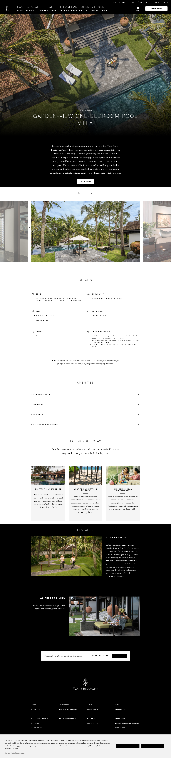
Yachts (118, 714)
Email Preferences (68, 718)
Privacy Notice (10, 753)
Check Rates (156, 8)
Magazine (91, 718)
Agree (153, 746)
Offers (94, 11)
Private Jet (120, 709)
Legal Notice (20, 753)
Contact (119, 656)
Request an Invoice (68, 709)
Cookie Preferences (128, 746)
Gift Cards (120, 728)
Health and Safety (40, 718)
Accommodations (47, 11)
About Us (35, 709)
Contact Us (36, 728)
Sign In (143, 2)
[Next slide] (141, 228)
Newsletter (92, 723)
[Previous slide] (29, 228)
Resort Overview (26, 11)
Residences (120, 718)
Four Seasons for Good (42, 714)
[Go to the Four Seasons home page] (7, 8)
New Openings (93, 714)
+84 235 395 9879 (99, 656)
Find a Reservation (68, 714)
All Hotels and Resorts (124, 2)
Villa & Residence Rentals (73, 11)
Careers (35, 723)
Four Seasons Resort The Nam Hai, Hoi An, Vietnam (61, 6)
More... (105, 11)
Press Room (92, 709)
